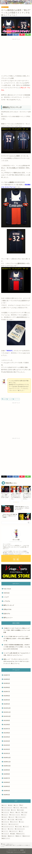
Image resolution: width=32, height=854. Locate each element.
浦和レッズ (19, 836)
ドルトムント (5, 814)
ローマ (21, 831)
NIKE (22, 805)
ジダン (13, 812)
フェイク (4, 819)
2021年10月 (7, 716)
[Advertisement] (16, 56)
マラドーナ (5, 824)
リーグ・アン (16, 399)
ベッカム (9, 399)
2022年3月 (7, 704)
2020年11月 (7, 761)
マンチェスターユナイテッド (8, 826)
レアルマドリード (14, 831)
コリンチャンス (6, 812)
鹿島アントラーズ (6, 838)
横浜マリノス (11, 836)
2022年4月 (7, 700)
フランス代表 (11, 819)
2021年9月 (7, 720)
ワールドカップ (6, 833)
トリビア (6, 597)
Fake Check (7, 588)
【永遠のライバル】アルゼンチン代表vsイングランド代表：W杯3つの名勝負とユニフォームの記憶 (17, 630)
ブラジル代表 (19, 819)
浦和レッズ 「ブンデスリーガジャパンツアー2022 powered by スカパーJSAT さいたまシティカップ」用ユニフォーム (16, 661)
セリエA (18, 812)
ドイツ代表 (25, 812)
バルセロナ (5, 817)
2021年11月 (7, 712)
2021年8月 (7, 724)
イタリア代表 (24, 807)
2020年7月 (7, 778)
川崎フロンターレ (21, 833)
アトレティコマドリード (7, 807)
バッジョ (24, 814)
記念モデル (7, 613)
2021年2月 (7, 749)
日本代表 (4, 836)
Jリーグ (16, 805)
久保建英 (13, 833)
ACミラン (5, 805)
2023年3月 (7, 683)
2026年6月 (7, 679)
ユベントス (26, 826)
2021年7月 (7, 728)
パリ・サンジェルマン (21, 817)
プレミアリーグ (14, 821)
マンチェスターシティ (14, 824)
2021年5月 (7, 737)
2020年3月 (7, 794)
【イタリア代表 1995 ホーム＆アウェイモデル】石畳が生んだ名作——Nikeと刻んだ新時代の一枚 (17, 638)
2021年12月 (7, 708)
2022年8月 (7, 687)
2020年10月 (7, 765)
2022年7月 (7, 691)
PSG (4, 399)
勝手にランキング (9, 605)
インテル (14, 810)
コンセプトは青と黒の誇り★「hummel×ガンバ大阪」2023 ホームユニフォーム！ (17, 654)
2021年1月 (7, 753)
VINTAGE (7, 593)
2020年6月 (7, 782)
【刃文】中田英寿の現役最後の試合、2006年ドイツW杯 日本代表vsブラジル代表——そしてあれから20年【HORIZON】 (17, 647)
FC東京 (10, 805)
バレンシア (12, 817)
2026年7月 (7, 675)
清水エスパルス (27, 836)
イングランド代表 (6, 810)
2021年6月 (7, 732)
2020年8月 (7, 774)
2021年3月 (7, 745)
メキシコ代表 (18, 826)
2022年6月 (7, 695)
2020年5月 (7, 786)
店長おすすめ (7, 609)
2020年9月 (7, 770)
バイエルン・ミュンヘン (15, 814)
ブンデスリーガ (6, 821)
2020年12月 (7, 757)
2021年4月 (7, 741)
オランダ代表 (21, 810)
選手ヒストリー (5, 7)
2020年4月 (7, 790)
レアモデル (7, 601)
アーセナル (17, 807)
